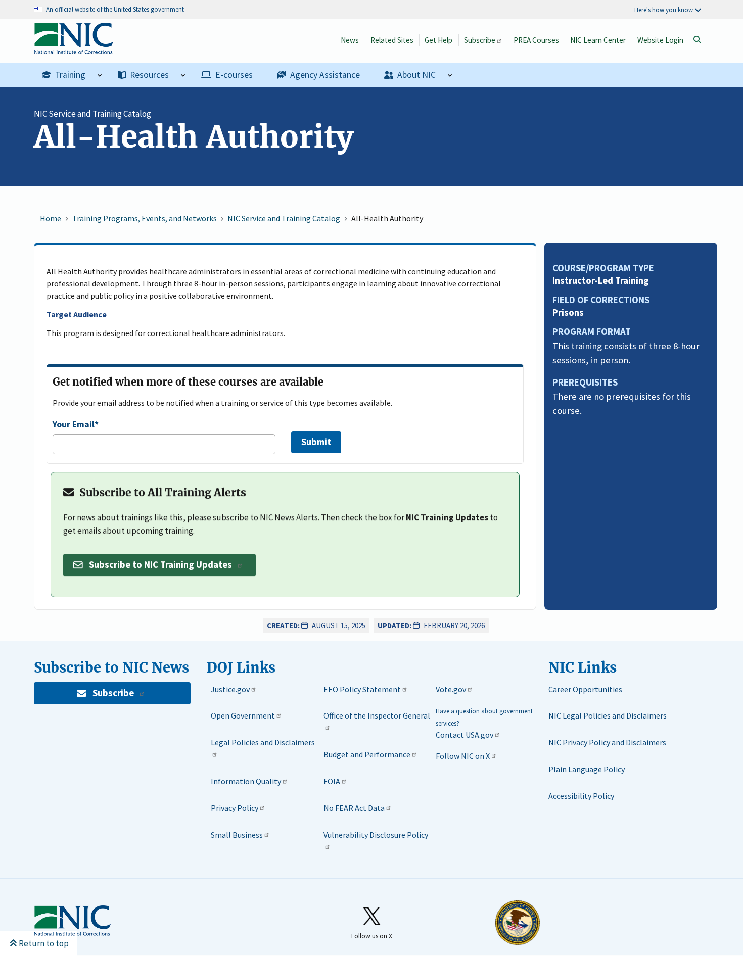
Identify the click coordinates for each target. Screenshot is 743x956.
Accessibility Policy (581, 796)
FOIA (331, 781)
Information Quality (246, 781)
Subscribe (479, 40)
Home (50, 218)
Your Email (74, 424)
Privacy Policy (234, 808)
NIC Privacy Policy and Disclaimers (607, 742)
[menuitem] (72, 75)
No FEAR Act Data (354, 808)
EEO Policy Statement (362, 689)
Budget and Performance (366, 754)
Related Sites (391, 40)
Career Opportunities (585, 689)
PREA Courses (536, 40)
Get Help (438, 40)
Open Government (243, 715)
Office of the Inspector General (376, 715)
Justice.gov (230, 689)
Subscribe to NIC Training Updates (160, 564)
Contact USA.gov (464, 735)
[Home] (73, 49)
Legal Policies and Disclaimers (263, 742)
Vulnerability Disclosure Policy (375, 835)
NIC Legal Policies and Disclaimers (607, 715)
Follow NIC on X (463, 756)
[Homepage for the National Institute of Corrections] (72, 921)
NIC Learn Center (598, 40)
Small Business (237, 835)
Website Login (660, 40)
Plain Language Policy (586, 769)
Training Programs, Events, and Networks (144, 218)
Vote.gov (451, 689)
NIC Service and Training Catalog (92, 113)
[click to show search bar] (697, 40)
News (350, 40)
